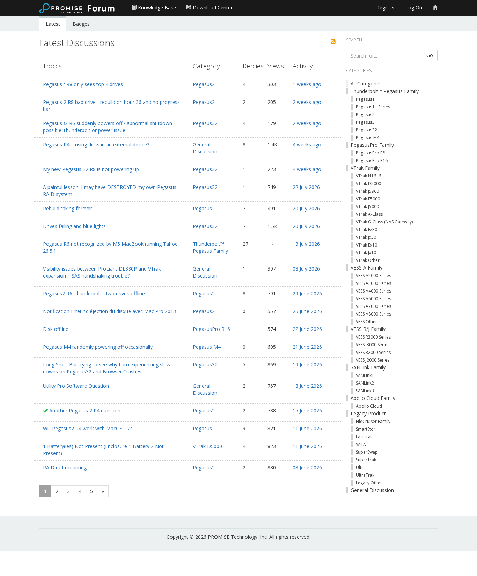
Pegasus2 (204, 84)
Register (385, 7)
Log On (413, 7)
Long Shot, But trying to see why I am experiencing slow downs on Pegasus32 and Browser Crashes (106, 368)
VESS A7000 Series (373, 306)
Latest (53, 24)
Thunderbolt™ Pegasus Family (210, 247)
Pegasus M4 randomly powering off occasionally (98, 346)
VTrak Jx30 (366, 237)
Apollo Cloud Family (373, 398)
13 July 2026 (306, 244)
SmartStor (365, 429)
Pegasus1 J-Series (373, 107)
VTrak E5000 (368, 199)
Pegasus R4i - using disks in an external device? (96, 144)
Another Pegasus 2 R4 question (84, 410)
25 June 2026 (307, 311)
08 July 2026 (306, 268)
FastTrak (364, 437)
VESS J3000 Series (372, 345)
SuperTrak (366, 460)
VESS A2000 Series (373, 276)
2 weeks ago (307, 102)
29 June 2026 (307, 293)
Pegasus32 (205, 123)
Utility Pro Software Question (76, 385)
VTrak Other (368, 260)
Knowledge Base (156, 7)
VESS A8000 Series (373, 314)
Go (429, 55)
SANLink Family (368, 367)
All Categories (366, 83)
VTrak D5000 (207, 446)
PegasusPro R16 (211, 329)
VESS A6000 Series (373, 299)
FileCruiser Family (373, 421)
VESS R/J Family (368, 329)
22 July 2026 (306, 187)
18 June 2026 (307, 385)
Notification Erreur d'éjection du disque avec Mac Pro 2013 (109, 311)
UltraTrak (365, 475)
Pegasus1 (365, 99)
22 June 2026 (307, 329)
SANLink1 (365, 375)
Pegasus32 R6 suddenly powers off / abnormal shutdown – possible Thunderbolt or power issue (109, 127)
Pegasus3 (365, 122)
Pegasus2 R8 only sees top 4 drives (83, 84)
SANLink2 (365, 383)
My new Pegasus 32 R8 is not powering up (91, 169)
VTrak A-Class (369, 214)
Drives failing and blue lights (74, 226)
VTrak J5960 (367, 191)
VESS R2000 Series (373, 352)
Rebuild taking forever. (68, 208)
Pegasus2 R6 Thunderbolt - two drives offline (94, 293)
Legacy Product (368, 413)
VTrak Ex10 (366, 245)
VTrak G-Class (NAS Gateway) (384, 222)
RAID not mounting (65, 467)
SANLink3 (365, 391)
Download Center (212, 7)
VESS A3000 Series (373, 283)
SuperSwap (367, 452)
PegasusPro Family (372, 145)
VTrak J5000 (367, 207)
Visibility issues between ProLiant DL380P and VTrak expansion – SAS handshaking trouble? (102, 272)
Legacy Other (369, 483)
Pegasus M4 (207, 346)
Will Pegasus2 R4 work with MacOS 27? (87, 428)
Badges (81, 24)
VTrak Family (365, 168)
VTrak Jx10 (366, 253)
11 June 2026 (307, 428)
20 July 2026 (306, 208)
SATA (361, 444)
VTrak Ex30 (366, 230)
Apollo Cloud (369, 406)
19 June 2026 (307, 364)
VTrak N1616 (368, 176)
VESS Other (366, 322)
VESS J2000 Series (372, 360)
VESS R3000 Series (373, 337)
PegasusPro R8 (370, 153)
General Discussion (205, 148)
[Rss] (333, 42)
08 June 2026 (307, 467)
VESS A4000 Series (373, 291)
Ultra (361, 467)
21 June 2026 (307, 346)
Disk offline (55, 329)
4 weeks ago (307, 144)
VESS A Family (366, 267)
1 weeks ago (307, 84)
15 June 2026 (307, 410)
